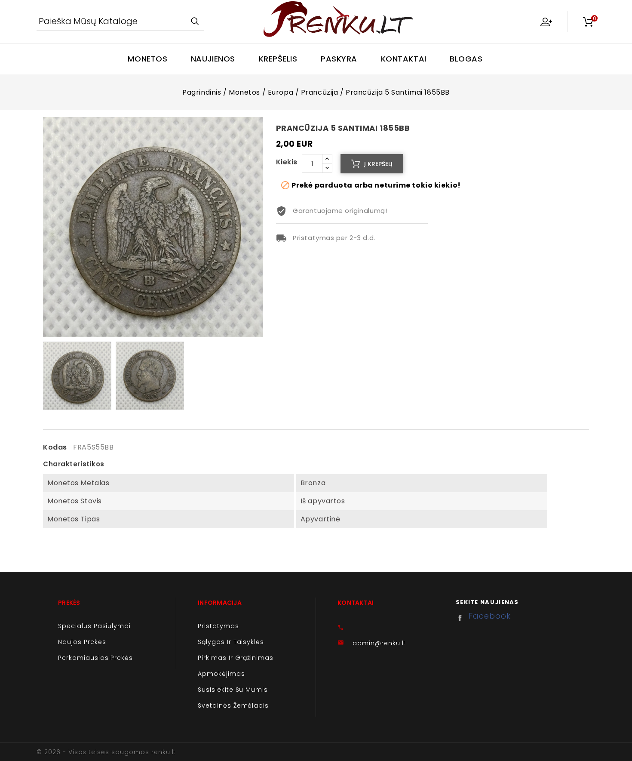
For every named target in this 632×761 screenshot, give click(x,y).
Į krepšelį (378, 164)
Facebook (462, 617)
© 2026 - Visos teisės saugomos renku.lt (106, 752)
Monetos (147, 58)
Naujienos (213, 58)
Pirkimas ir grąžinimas (235, 657)
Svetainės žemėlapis (233, 705)
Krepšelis (278, 58)
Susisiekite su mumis (233, 689)
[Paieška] (194, 21)
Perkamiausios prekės (95, 657)
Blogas (466, 58)
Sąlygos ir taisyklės (231, 642)
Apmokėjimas (221, 673)
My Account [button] (546, 21)
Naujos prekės (82, 642)
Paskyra (339, 58)
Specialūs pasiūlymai (94, 626)
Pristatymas (218, 626)
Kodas (55, 447)
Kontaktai (403, 58)
